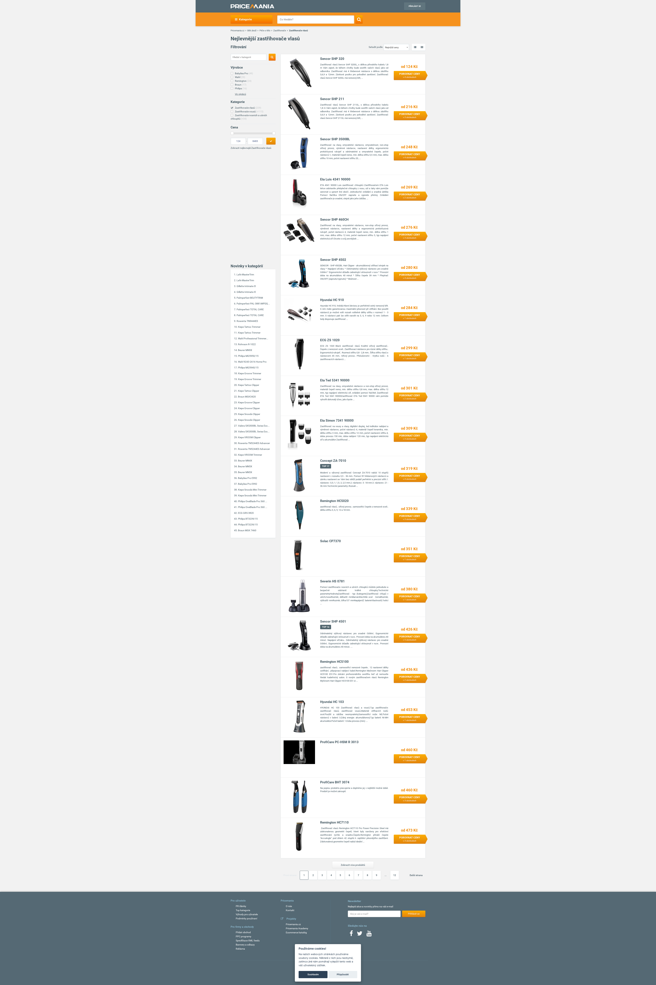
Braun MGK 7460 (247, 530)
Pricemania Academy (297, 928)
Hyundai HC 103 (332, 702)
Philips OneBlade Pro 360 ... (252, 501)
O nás (289, 906)
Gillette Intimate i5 (246, 286)
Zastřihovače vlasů (248, 107)
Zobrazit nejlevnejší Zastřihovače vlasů (251, 148)
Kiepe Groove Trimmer (249, 373)
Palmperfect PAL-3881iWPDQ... (253, 303)
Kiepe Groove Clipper (249, 402)
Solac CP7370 (330, 541)
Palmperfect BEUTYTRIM (250, 297)
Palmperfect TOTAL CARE (250, 309)
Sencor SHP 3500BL (335, 139)
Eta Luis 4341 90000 (335, 179)
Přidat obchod (243, 932)
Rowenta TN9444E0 (247, 321)
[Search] (359, 19)
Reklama (240, 948)
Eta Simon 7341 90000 (337, 420)
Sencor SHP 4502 (333, 260)
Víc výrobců (240, 94)
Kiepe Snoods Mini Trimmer (252, 489)
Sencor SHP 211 (332, 99)
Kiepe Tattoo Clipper (248, 385)
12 (394, 875)
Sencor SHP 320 (332, 59)
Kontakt (290, 910)
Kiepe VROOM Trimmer (250, 454)
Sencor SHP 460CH (334, 219)
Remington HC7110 (334, 822)
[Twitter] (359, 934)
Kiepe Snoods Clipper (249, 414)
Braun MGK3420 (247, 396)
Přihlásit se (415, 6)
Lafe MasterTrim (245, 274)
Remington (243, 81)
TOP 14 (325, 627)
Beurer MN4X (245, 460)
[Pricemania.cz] (252, 6)
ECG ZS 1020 (330, 340)
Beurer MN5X (245, 466)
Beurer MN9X (245, 350)
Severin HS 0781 (332, 581)
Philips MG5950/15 (248, 356)
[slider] (232, 133)
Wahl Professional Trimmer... (253, 338)
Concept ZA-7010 (333, 461)
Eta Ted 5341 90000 (335, 380)
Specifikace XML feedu (248, 940)
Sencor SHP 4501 (333, 621)
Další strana (416, 875)
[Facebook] (351, 934)
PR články (241, 906)
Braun (240, 84)
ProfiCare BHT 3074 (334, 782)
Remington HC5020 (334, 501)
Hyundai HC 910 (332, 300)
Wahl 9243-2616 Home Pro (252, 361)
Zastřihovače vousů (249, 111)
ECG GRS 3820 (246, 513)
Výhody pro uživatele (247, 914)
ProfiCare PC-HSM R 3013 (339, 742)
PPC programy (243, 936)
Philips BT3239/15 (248, 518)
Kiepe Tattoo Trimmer (249, 326)
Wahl (240, 77)
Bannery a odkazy (245, 944)
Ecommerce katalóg (296, 932)
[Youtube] (369, 934)
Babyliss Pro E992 (247, 478)
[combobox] (396, 47)
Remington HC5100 (334, 662)
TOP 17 (325, 466)
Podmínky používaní (246, 918)
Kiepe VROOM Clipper (249, 437)
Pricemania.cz (237, 30)
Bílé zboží (251, 30)
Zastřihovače (279, 30)
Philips (241, 88)
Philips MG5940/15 (248, 367)
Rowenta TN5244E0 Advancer (254, 443)
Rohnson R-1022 (247, 344)
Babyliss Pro (244, 73)
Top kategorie (243, 910)
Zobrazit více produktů (353, 865)
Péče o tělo (264, 30)
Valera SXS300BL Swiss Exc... (254, 425)
